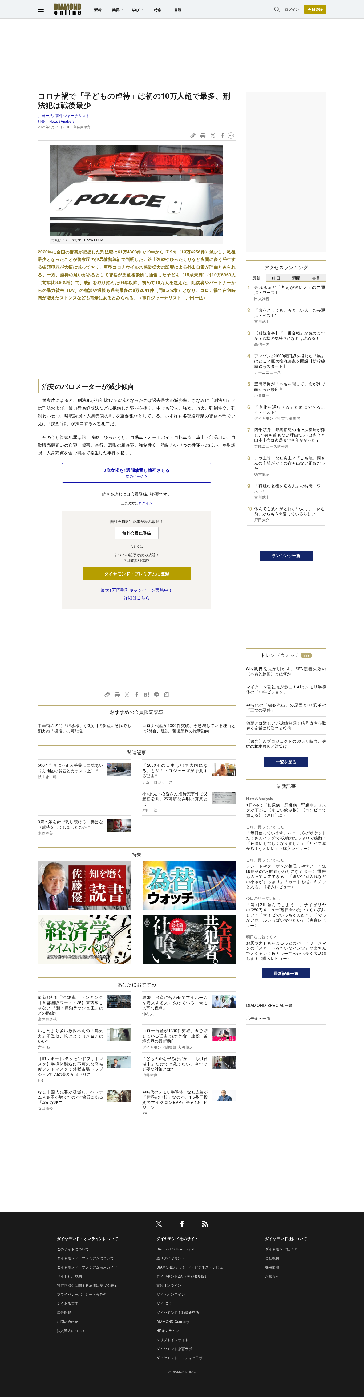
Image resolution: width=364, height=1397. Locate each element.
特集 (158, 9)
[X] (158, 1224)
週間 (296, 278)
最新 (256, 278)
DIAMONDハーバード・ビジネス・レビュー (191, 1267)
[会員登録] (315, 9)
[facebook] (182, 1224)
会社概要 (272, 1258)
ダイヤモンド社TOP (281, 1248)
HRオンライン (167, 1330)
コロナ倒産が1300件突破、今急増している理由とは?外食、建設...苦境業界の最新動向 (189, 727)
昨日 (276, 278)
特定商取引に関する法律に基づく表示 (87, 1285)
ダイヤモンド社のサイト (177, 1238)
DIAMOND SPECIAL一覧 (269, 1005)
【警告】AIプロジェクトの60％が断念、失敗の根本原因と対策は (286, 743)
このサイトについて (73, 1248)
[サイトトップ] (67, 9)
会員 (316, 278)
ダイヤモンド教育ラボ (174, 1348)
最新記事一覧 (286, 973)
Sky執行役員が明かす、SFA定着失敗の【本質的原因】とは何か (286, 671)
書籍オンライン (168, 1285)
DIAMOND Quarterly (172, 1321)
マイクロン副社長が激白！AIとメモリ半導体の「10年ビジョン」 (286, 689)
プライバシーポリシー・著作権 (82, 1294)
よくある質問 (67, 1303)
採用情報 (272, 1267)
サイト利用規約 (69, 1276)
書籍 (178, 9)
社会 (41, 121)
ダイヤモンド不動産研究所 (177, 1312)
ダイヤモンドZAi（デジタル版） (182, 1276)
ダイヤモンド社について (286, 1238)
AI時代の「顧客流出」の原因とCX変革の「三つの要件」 (286, 707)
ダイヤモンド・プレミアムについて (85, 1258)
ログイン (292, 9)
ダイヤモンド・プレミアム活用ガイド (87, 1267)
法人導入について (71, 1330)
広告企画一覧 (258, 1018)
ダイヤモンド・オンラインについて (87, 1238)
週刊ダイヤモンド (170, 1258)
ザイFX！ (164, 1303)
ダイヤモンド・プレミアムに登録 (136, 574)
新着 (98, 9)
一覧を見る (286, 762)
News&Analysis (62, 121)
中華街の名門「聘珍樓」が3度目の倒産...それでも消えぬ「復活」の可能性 (84, 727)
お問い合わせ (67, 1321)
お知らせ (272, 1276)
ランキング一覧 (286, 555)
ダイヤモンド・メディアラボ (179, 1357)
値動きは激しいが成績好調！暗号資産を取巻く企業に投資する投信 (286, 725)
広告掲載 (64, 1312)
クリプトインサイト (172, 1339)
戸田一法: (64, 115)
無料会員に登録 (136, 533)
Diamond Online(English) (176, 1248)
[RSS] (205, 1224)
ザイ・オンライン (170, 1294)
